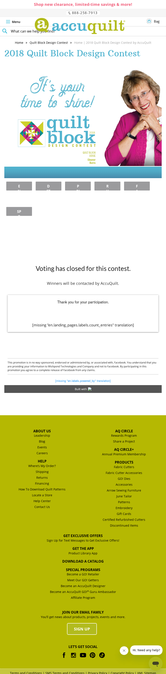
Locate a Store (42, 495)
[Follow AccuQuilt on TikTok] (102, 658)
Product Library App (83, 553)
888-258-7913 (84, 12)
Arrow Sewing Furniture (124, 490)
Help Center (42, 501)
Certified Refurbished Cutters (124, 520)
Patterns (124, 502)
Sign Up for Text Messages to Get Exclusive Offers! (83, 540)
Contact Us (42, 507)
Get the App (83, 548)
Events (42, 447)
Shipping (42, 472)
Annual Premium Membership (124, 454)
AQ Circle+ (124, 449)
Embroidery (124, 508)
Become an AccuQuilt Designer (83, 586)
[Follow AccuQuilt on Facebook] (64, 658)
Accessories (124, 484)
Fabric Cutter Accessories (124, 473)
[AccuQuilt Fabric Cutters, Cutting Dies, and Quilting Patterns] (80, 26)
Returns (42, 477)
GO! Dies (124, 479)
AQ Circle (124, 431)
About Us (42, 431)
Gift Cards (124, 514)
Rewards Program (124, 435)
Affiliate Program (83, 598)
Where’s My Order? (42, 466)
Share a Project (124, 441)
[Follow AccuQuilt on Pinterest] (92, 658)
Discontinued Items (124, 525)
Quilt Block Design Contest (49, 43)
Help (42, 461)
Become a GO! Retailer (83, 574)
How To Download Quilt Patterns (42, 489)
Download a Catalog (83, 561)
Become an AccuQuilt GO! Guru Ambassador (83, 592)
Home (19, 43)
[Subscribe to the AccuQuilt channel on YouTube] (83, 658)
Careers (42, 453)
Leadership (42, 435)
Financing (42, 483)
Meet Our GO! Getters (83, 580)
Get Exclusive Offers (83, 535)
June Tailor (124, 496)
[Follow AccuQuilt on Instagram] (73, 658)
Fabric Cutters (124, 467)
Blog (42, 441)
